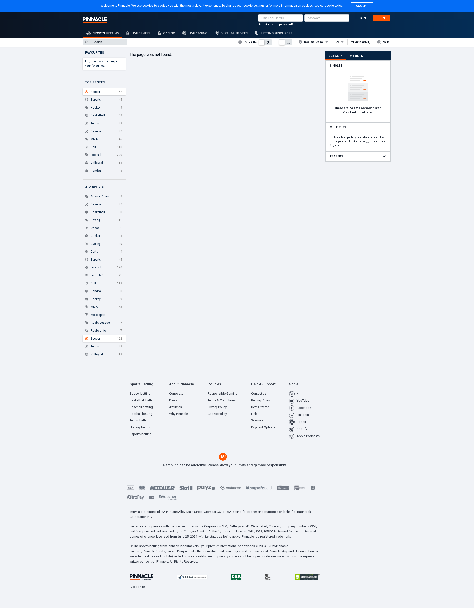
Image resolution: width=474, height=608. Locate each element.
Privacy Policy (217, 407)
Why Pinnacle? (179, 414)
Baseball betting (141, 407)
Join (381, 18)
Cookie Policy (217, 414)
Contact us (258, 393)
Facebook (304, 408)
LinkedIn (303, 415)
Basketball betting (143, 400)
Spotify (302, 429)
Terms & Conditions (222, 400)
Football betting (141, 414)
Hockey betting (140, 427)
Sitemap (257, 420)
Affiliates (175, 407)
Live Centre (140, 33)
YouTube (303, 400)
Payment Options (263, 427)
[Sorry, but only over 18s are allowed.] (223, 459)
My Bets (356, 55)
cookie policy (333, 5)
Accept (362, 6)
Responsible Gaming (222, 393)
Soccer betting (140, 393)
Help (386, 41)
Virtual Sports (234, 33)
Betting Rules (260, 400)
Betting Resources (276, 33)
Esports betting (141, 434)
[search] (105, 42)
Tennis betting (140, 420)
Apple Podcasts (308, 436)
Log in (361, 18)
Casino (169, 33)
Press (173, 400)
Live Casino (197, 33)
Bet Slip (335, 55)
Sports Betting (106, 33)
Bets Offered (260, 407)
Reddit (301, 422)
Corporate (176, 393)
